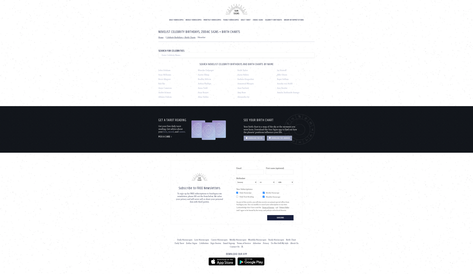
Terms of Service (244, 243)
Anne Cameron (165, 88)
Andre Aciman (164, 92)
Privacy (266, 243)
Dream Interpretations (294, 19)
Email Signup (229, 243)
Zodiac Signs (258, 19)
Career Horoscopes (219, 240)
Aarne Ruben (243, 75)
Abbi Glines (282, 75)
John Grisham (164, 70)
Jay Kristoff (281, 70)
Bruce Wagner (164, 79)
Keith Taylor (242, 70)
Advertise (257, 243)
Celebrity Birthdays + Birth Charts (180, 37)
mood (171, 131)
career (182, 131)
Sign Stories (216, 243)
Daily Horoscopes (176, 19)
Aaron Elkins (203, 75)
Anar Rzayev (203, 92)
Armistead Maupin (245, 83)
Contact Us (234, 247)
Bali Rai (161, 83)
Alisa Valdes (203, 97)
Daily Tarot (246, 19)
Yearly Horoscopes (231, 19)
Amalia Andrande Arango (288, 92)
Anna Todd (203, 88)
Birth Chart (291, 240)
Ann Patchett (243, 88)
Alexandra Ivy (243, 97)
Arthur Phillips (204, 83)
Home (161, 37)
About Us (294, 243)
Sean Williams (164, 75)
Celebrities (204, 243)
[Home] (236, 9)
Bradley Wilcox (204, 79)
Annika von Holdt (285, 83)
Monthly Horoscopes (212, 19)
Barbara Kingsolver (245, 79)
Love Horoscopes (201, 240)
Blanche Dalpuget (206, 70)
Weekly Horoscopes (194, 19)
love (165, 131)
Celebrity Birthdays (273, 19)
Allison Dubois (165, 97)
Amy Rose (241, 92)
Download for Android (280, 138)
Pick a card (164, 137)
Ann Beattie (282, 88)
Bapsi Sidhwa (283, 79)
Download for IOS (255, 138)
